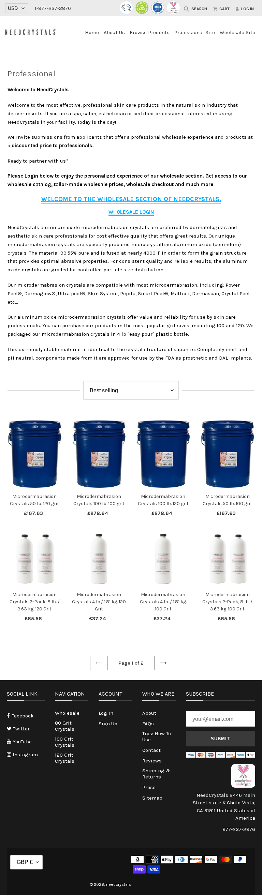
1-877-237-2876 (53, 8)
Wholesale (67, 713)
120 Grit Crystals (64, 758)
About (149, 713)
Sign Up (108, 723)
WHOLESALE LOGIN (131, 212)
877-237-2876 (238, 829)
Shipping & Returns (156, 774)
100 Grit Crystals (64, 742)
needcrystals (118, 884)
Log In (106, 713)
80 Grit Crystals (64, 726)
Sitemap (152, 798)
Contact (151, 750)
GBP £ (25, 862)
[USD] (16, 8)
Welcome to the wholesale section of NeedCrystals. (131, 199)
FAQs (148, 723)
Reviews (152, 761)
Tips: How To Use (156, 736)
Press (149, 787)
